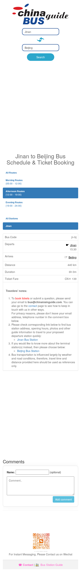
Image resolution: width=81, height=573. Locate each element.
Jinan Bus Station (27, 339)
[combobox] (40, 31)
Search (40, 57)
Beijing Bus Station (28, 351)
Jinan (73, 245)
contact (32, 306)
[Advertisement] (40, 110)
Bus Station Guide (51, 565)
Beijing (72, 257)
